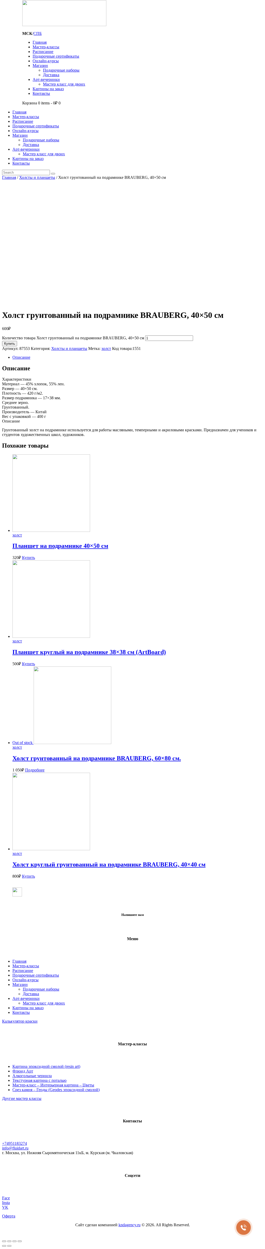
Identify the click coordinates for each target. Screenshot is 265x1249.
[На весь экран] (14, 1241)
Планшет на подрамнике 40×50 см (60, 545)
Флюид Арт (22, 1071)
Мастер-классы (25, 966)
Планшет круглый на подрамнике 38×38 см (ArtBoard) (89, 652)
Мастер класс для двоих (44, 1003)
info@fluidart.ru (15, 1148)
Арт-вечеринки (26, 998)
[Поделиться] (9, 1241)
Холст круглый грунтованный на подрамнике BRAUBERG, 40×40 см (108, 864)
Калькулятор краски (20, 1021)
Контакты (21, 1012)
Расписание (22, 970)
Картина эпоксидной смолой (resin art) (46, 1066)
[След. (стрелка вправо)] (9, 1246)
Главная (9, 177)
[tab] (137, 357)
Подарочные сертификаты (35, 975)
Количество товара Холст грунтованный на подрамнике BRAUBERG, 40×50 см (73, 338)
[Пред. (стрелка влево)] (4, 1246)
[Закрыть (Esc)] (4, 1241)
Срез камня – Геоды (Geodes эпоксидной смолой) (56, 1089)
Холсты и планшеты (37, 177)
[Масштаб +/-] (20, 1241)
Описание (21, 357)
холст (106, 348)
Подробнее (35, 770)
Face (6, 1198)
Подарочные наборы (41, 989)
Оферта (8, 1216)
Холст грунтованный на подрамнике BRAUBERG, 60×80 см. (96, 758)
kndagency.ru (130, 1225)
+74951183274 (14, 1143)
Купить (9, 344)
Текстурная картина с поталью (39, 1080)
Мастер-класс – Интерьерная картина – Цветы (53, 1085)
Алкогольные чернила (32, 1076)
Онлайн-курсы (25, 980)
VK (5, 1207)
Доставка (31, 994)
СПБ (37, 33)
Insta (6, 1202)
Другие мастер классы (21, 1098)
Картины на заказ (27, 1008)
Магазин (20, 984)
